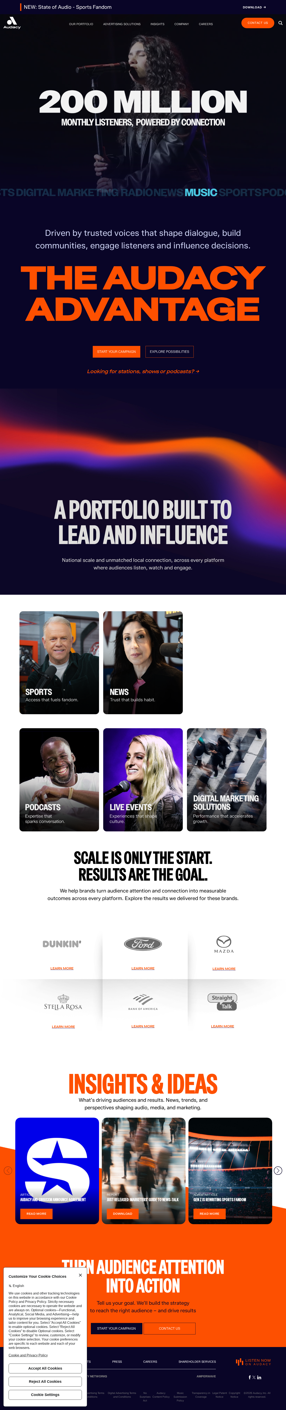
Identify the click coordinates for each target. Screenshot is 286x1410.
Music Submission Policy (180, 1396)
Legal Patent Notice (219, 1394)
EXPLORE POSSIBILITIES (169, 352)
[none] (81, 24)
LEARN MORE (61, 968)
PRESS (117, 1362)
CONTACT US (258, 22)
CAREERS (150, 1362)
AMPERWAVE (206, 1376)
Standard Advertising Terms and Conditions (88, 1394)
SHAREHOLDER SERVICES (197, 1362)
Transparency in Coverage (201, 1394)
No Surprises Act (145, 1396)
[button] (280, 23)
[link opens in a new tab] (250, 1377)
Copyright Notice (234, 1394)
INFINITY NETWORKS (92, 1376)
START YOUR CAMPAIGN (116, 352)
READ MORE (36, 1214)
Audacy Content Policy (161, 1394)
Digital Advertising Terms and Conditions (122, 1394)
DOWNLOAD (122, 1214)
